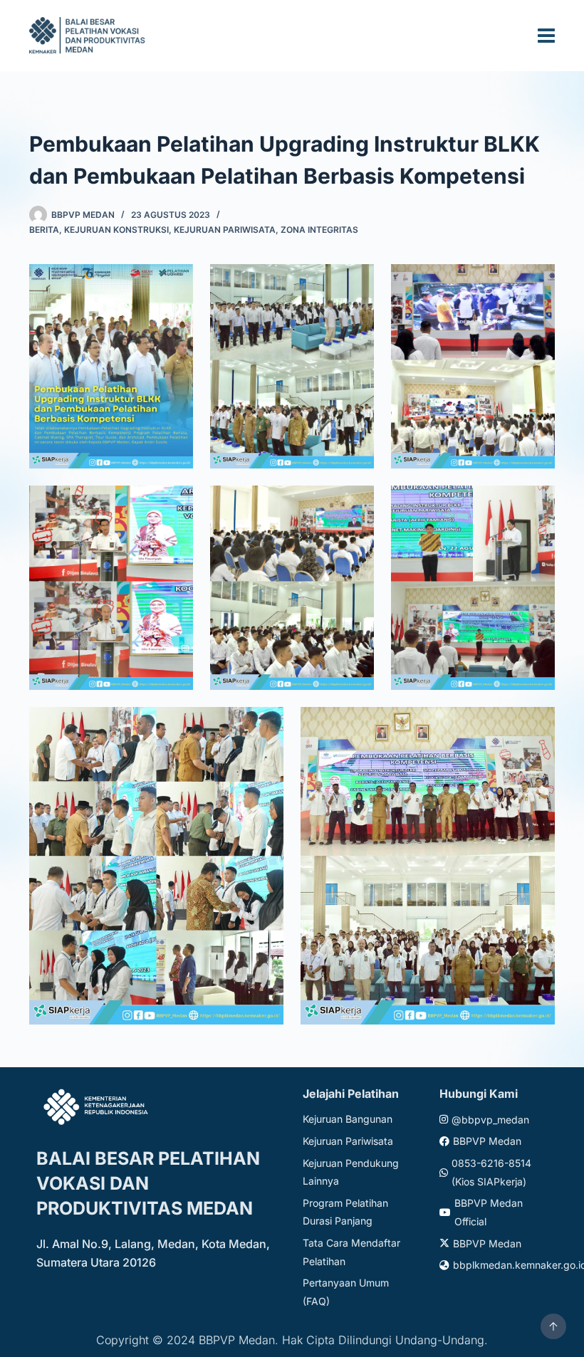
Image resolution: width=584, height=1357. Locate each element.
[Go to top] (553, 1326)
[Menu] (546, 36)
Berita (44, 229)
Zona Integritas (319, 229)
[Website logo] (89, 35)
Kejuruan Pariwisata (225, 229)
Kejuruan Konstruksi (116, 229)
